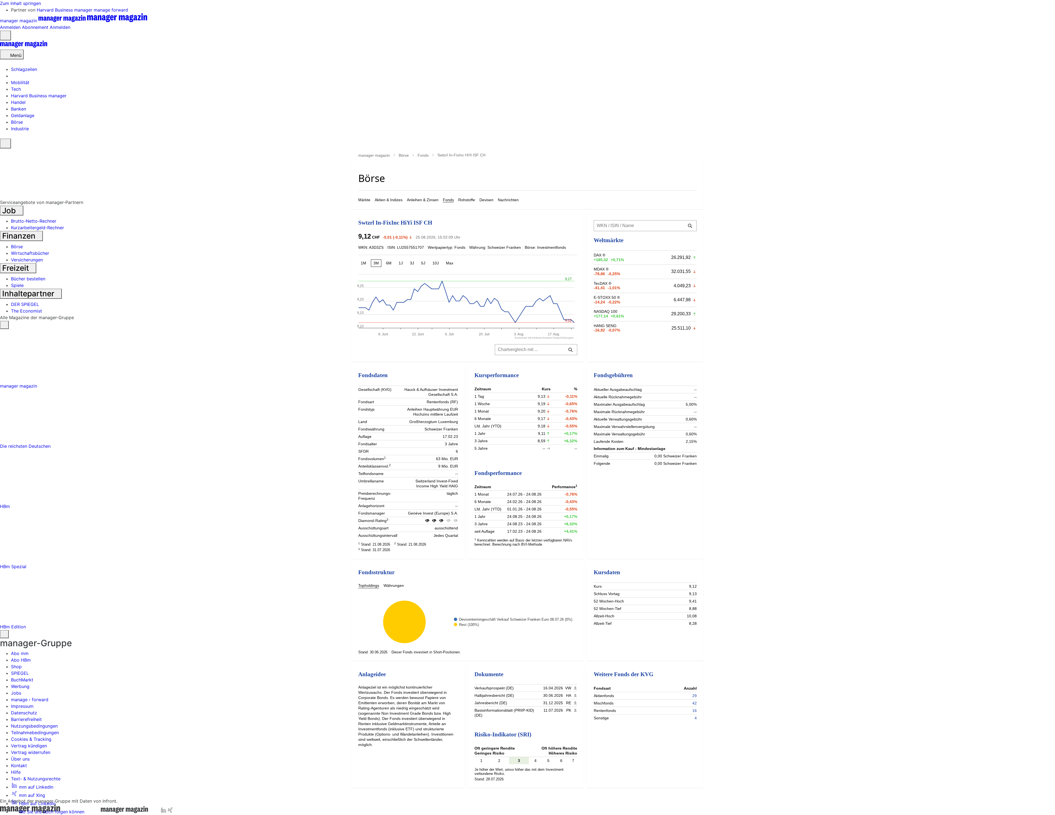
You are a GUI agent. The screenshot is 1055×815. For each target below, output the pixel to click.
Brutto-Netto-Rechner (33, 221)
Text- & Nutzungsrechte (35, 778)
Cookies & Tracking (31, 739)
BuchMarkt (22, 680)
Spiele (17, 285)
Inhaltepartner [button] (29, 293)
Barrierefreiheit (26, 719)
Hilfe (16, 772)
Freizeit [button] (16, 268)
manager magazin (374, 155)
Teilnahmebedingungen (35, 732)
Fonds (423, 155)
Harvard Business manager (65, 10)
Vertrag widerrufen (30, 752)
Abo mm (20, 653)
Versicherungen (27, 260)
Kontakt (19, 765)
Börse (404, 155)
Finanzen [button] (19, 236)
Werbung (20, 686)
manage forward (111, 10)
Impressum (22, 706)
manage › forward (29, 699)
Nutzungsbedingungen (34, 726)
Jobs (16, 693)
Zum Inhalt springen (20, 3)
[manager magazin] (23, 46)
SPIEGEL (20, 673)
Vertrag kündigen (29, 745)
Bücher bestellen (28, 278)
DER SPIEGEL (25, 304)
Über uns (20, 759)
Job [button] (10, 210)
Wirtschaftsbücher (30, 253)
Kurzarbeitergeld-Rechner (37, 227)
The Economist (26, 311)
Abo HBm (21, 660)
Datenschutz (24, 712)
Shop (16, 666)
